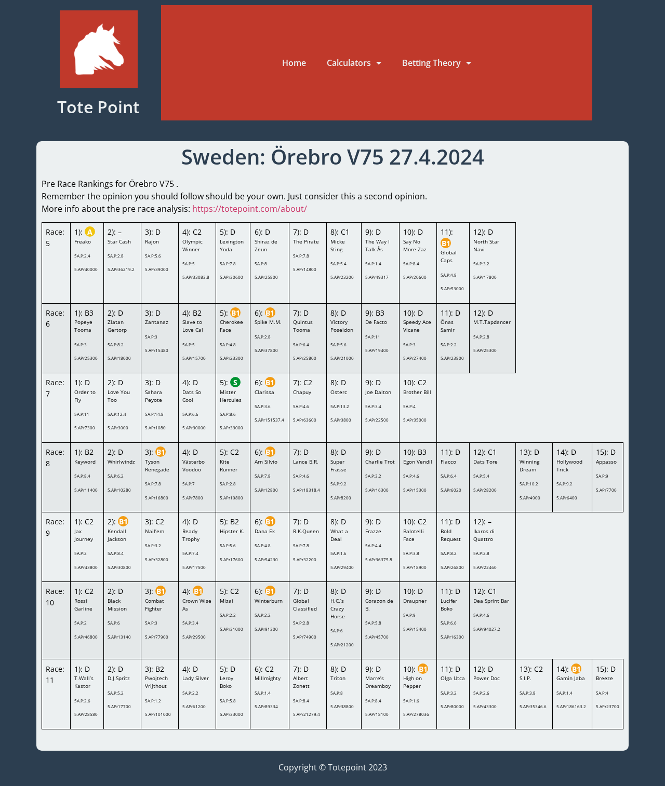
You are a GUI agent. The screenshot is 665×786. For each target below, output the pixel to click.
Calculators (349, 63)
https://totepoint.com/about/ (248, 208)
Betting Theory (431, 63)
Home (294, 63)
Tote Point (98, 107)
